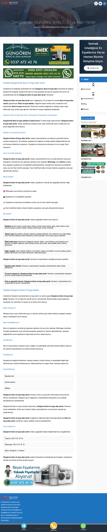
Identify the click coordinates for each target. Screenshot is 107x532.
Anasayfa (37, 27)
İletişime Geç (94, 68)
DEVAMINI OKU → (87, 140)
